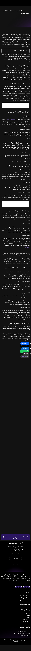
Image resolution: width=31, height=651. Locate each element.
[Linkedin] (21, 587)
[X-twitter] (26, 587)
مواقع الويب (27, 247)
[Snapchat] (16, 587)
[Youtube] (24, 587)
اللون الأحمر (10, 98)
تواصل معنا (16, 559)
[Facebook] (29, 587)
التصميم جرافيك (11, 119)
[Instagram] (18, 587)
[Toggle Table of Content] (26, 50)
